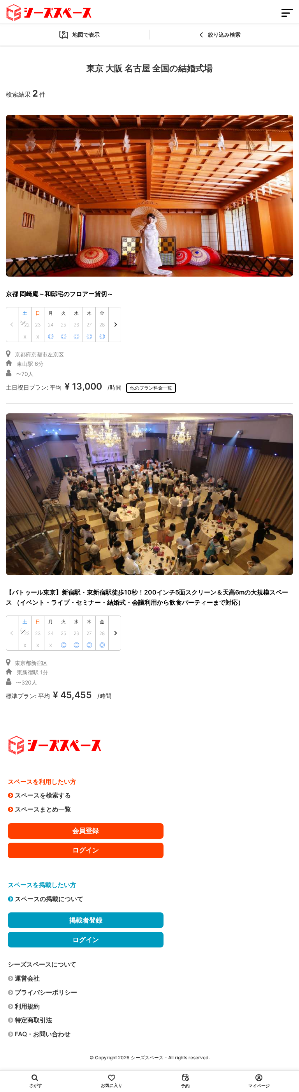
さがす (35, 1085)
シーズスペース (147, 1057)
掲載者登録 (85, 920)
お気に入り (111, 1085)
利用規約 (27, 1006)
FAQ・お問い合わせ (42, 1034)
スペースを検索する (43, 795)
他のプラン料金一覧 (151, 388)
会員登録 (85, 830)
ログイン (85, 850)
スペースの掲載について (49, 899)
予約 (185, 1085)
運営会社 (27, 978)
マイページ (259, 1085)
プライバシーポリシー (46, 992)
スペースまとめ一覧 (43, 809)
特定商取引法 (33, 1020)
